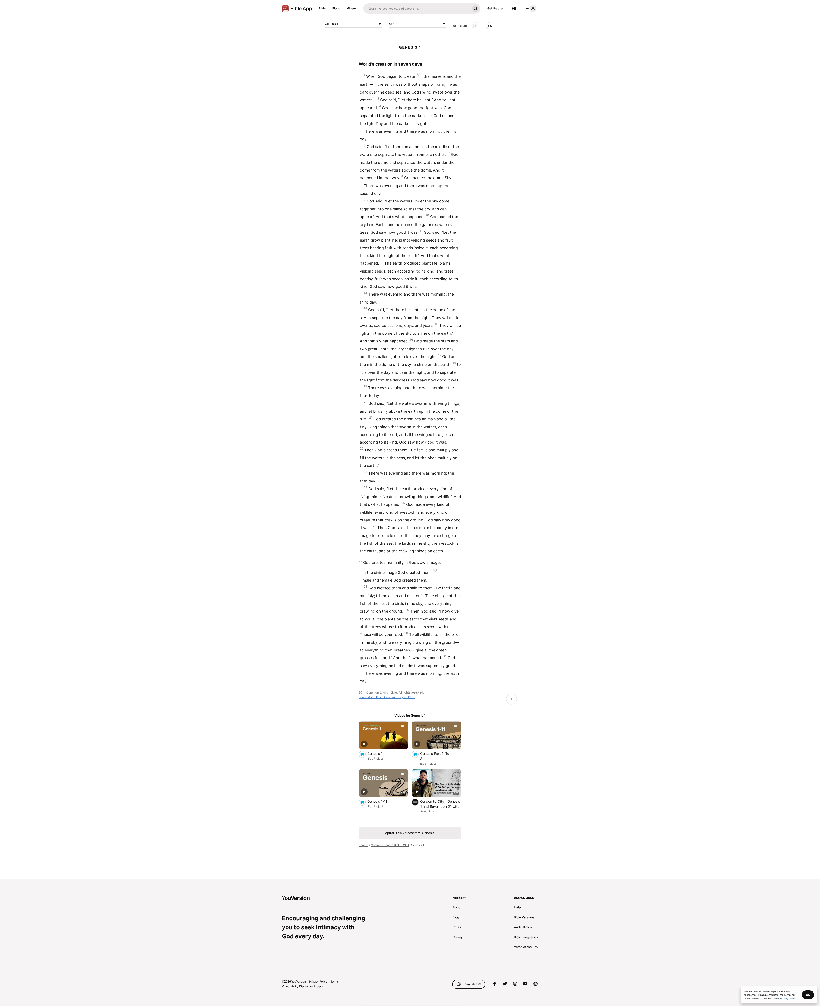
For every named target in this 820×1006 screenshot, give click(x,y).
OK (808, 994)
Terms (335, 981)
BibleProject (375, 758)
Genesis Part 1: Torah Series (437, 756)
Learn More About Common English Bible (387, 697)
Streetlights (428, 811)
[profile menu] (530, 8)
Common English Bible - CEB (390, 845)
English (363, 845)
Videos (351, 8)
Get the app (495, 8)
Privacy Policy (318, 981)
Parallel (463, 25)
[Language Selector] (514, 8)
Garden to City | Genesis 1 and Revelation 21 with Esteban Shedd (440, 804)
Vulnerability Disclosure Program (303, 986)
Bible (322, 8)
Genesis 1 (331, 23)
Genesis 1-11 (381, 801)
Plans (336, 8)
